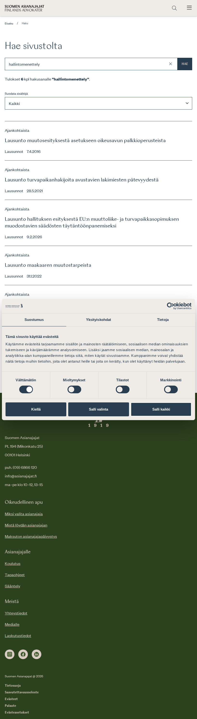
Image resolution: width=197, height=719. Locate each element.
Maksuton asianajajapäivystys (31, 536)
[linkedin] (36, 654)
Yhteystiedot (16, 612)
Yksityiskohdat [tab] (98, 320)
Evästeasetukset (17, 712)
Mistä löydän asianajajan (26, 525)
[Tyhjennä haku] (170, 64)
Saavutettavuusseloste (22, 692)
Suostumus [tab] (34, 320)
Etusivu (9, 23)
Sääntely (12, 585)
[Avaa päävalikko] (189, 8)
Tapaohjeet (15, 574)
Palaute (10, 705)
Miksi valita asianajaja (24, 513)
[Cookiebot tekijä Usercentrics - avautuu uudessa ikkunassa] (170, 306)
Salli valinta (98, 409)
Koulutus (12, 563)
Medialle (12, 624)
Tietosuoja (13, 685)
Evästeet (11, 699)
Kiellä (36, 409)
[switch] (74, 389)
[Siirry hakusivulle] (174, 8)
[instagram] (9, 654)
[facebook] (23, 654)
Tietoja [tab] (163, 320)
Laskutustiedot (18, 635)
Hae (185, 64)
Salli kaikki (161, 409)
